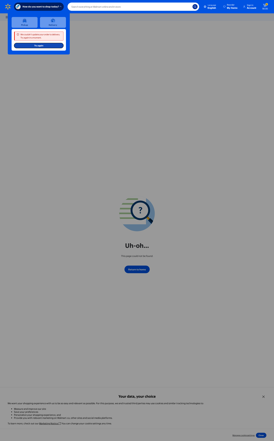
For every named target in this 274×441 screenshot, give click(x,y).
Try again (38, 45)
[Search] (195, 6)
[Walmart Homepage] (8, 7)
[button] (230, 7)
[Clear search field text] (188, 7)
